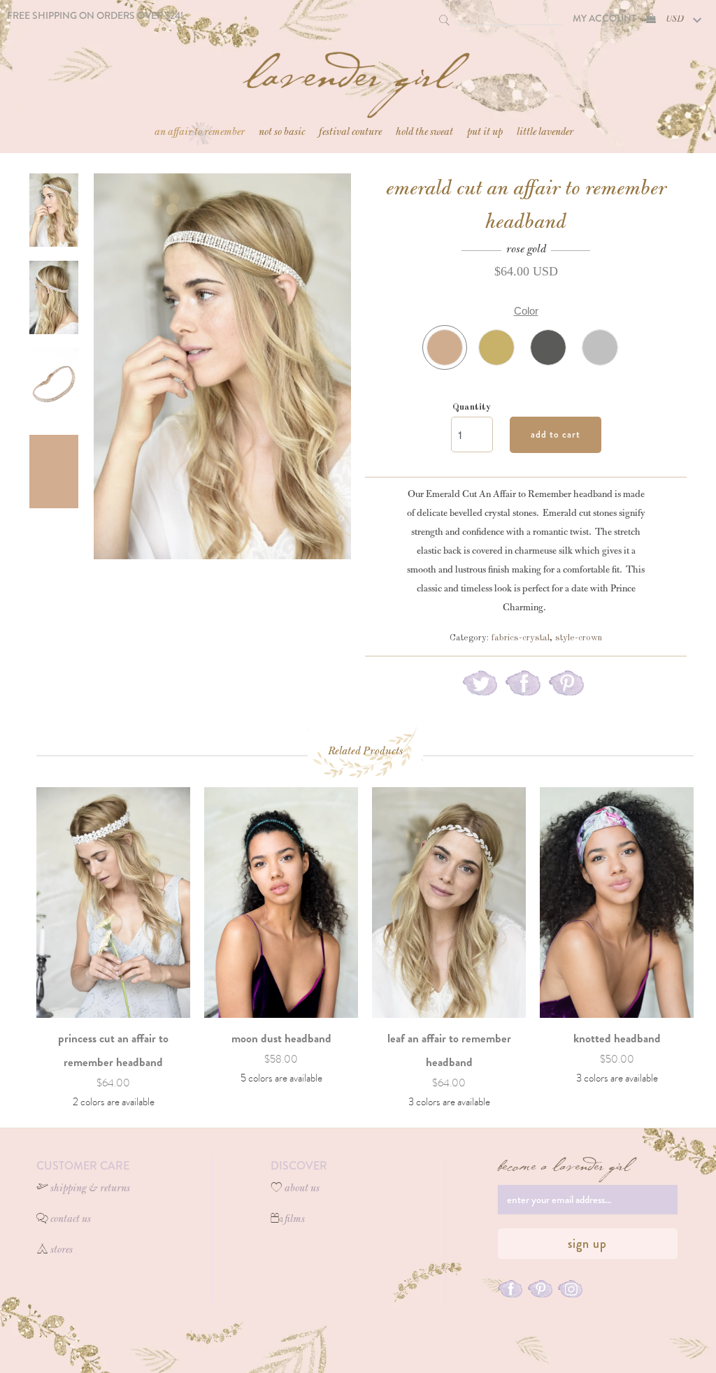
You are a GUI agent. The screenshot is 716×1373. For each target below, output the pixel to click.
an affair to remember (200, 132)
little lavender (545, 132)
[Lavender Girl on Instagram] (570, 1290)
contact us (70, 1219)
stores (61, 1250)
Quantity (471, 407)
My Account (604, 18)
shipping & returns (90, 1189)
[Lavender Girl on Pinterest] (540, 1290)
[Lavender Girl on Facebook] (510, 1290)
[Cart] (651, 18)
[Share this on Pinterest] (566, 687)
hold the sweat (424, 132)
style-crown (578, 637)
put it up (485, 132)
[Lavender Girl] (358, 78)
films (295, 1219)
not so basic (282, 132)
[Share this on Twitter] (479, 687)
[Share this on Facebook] (523, 687)
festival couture (350, 132)
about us (302, 1189)
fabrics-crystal (521, 637)
